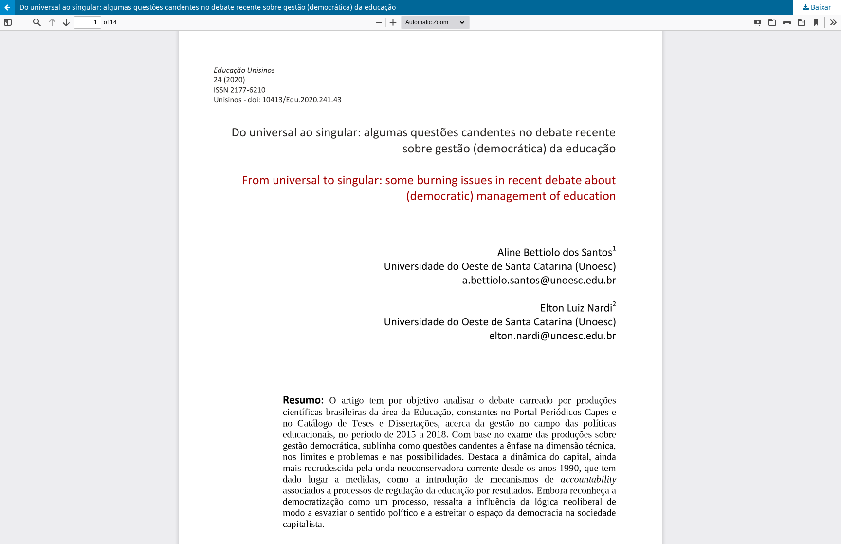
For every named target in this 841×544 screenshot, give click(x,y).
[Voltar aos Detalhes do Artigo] (7, 7)
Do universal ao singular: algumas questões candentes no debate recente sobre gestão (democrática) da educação (207, 7)
